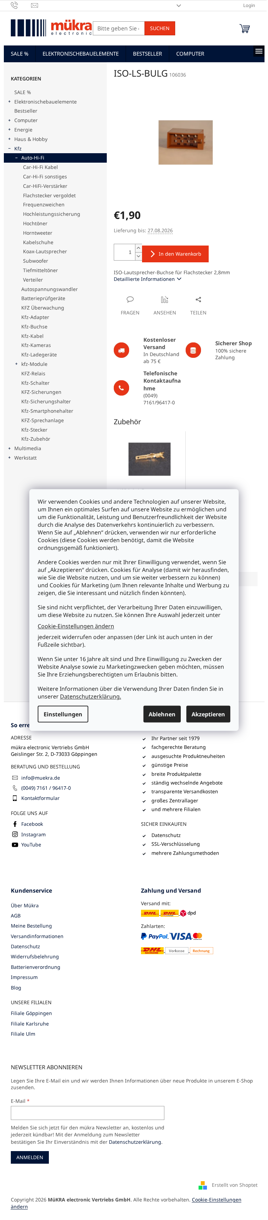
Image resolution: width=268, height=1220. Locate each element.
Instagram (33, 834)
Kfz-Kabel (32, 336)
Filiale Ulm (23, 1033)
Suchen (160, 28)
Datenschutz (25, 946)
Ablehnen (162, 714)
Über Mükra (25, 905)
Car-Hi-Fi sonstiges (45, 176)
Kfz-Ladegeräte (39, 354)
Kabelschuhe (38, 242)
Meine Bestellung (31, 925)
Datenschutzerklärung (135, 1142)
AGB (16, 915)
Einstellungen (63, 714)
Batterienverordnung (35, 967)
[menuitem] (19, 53)
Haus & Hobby (30, 139)
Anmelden (29, 1157)
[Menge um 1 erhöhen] (138, 248)
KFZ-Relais (33, 373)
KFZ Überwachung (42, 307)
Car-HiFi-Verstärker (45, 186)
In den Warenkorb (180, 253)
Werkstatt (25, 457)
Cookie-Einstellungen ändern (76, 626)
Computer (26, 120)
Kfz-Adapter (35, 317)
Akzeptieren (208, 714)
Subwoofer (35, 260)
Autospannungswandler (49, 289)
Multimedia (27, 448)
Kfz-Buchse (34, 326)
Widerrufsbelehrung (35, 956)
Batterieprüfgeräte (43, 298)
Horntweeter (37, 232)
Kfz (18, 148)
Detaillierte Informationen (144, 279)
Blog (16, 987)
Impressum (24, 977)
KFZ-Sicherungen (41, 392)
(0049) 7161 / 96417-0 (46, 788)
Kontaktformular (40, 798)
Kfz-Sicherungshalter (46, 401)
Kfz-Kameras (36, 345)
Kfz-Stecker (34, 429)
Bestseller (25, 110)
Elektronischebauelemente (45, 101)
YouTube (31, 844)
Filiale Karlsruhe (30, 1023)
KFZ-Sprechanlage (42, 420)
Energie (23, 129)
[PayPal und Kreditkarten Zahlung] (177, 943)
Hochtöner (35, 223)
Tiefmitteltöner (40, 270)
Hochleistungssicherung (51, 214)
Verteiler (33, 279)
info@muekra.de (40, 777)
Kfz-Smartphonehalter (47, 410)
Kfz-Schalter (35, 383)
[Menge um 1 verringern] (138, 256)
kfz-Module (34, 364)
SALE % (22, 92)
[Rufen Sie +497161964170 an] (21, 5)
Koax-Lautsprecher (45, 251)
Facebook (32, 824)
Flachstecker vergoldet (49, 195)
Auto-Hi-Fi (32, 157)
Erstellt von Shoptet (235, 1185)
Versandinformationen (37, 936)
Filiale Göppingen (31, 1013)
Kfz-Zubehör (35, 438)
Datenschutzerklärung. (90, 696)
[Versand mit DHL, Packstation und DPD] (168, 913)
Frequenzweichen (44, 204)
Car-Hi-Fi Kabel (40, 167)
